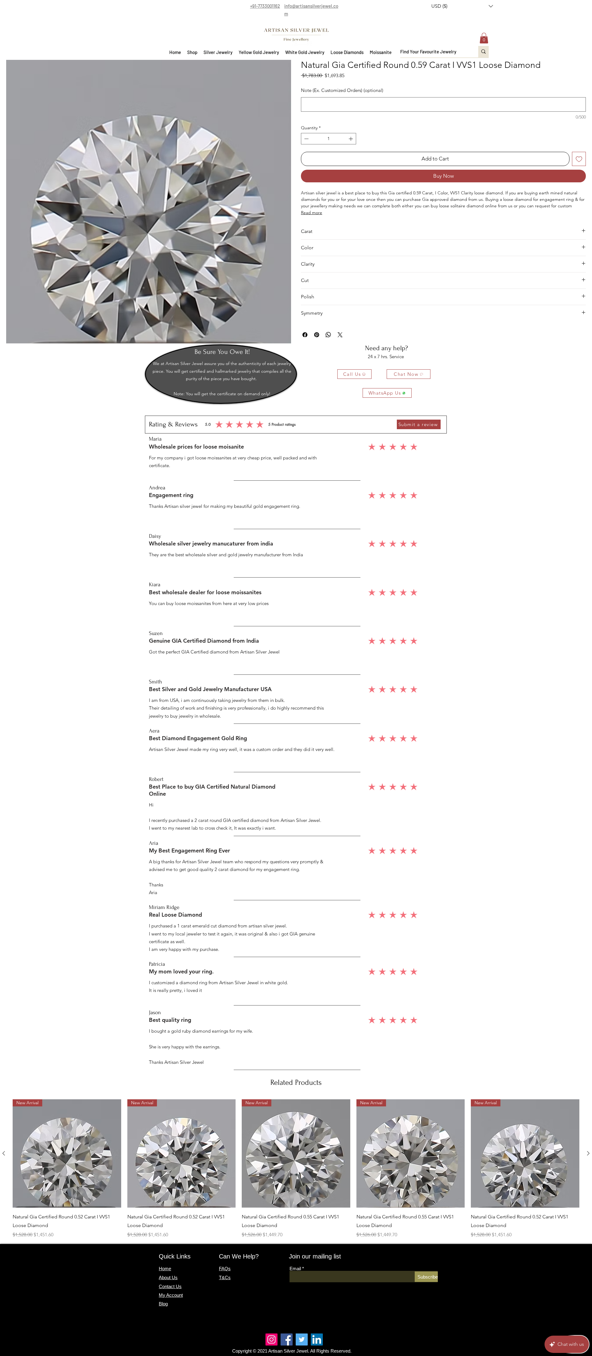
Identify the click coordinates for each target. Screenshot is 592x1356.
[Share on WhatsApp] (328, 334)
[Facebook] (287, 1339)
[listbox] (462, 6)
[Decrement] (306, 138)
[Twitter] (302, 1339)
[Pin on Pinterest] (316, 334)
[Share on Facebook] (305, 334)
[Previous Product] (3, 1153)
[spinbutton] (328, 138)
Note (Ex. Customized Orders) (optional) (342, 90)
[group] (296, 1169)
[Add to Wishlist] (579, 159)
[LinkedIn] (317, 1339)
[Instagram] (271, 1339)
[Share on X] (340, 334)
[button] (462, 6)
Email (295, 1268)
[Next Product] (588, 1153)
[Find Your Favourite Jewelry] (483, 51)
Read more (311, 212)
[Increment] (351, 138)
